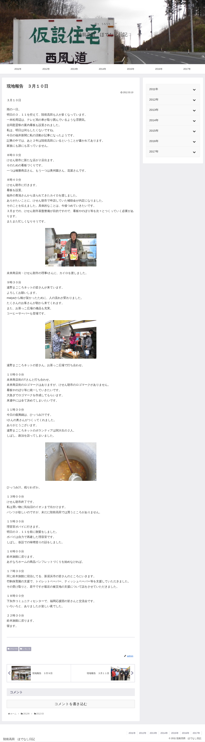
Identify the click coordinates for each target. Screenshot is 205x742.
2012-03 (13, 649)
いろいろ (26, 649)
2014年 (164, 733)
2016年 (185, 733)
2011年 (132, 733)
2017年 (196, 733)
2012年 (142, 733)
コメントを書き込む (70, 704)
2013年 (153, 733)
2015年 (175, 733)
